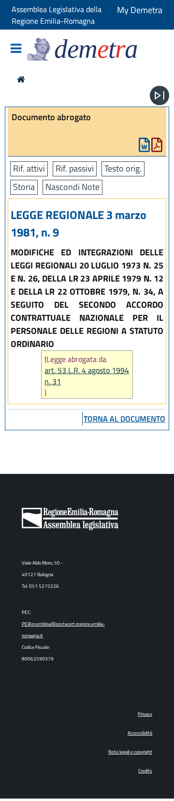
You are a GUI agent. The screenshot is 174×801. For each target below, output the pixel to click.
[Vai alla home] (21, 79)
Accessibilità (140, 733)
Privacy (145, 714)
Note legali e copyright (130, 751)
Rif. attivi (29, 168)
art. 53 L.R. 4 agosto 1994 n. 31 (86, 376)
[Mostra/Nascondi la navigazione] (16, 49)
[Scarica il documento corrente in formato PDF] (156, 147)
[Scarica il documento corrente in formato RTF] (144, 147)
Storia (24, 186)
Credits (145, 770)
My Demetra (139, 9)
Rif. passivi (75, 168)
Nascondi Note (72, 186)
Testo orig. (123, 168)
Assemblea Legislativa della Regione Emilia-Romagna (57, 15)
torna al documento (124, 418)
